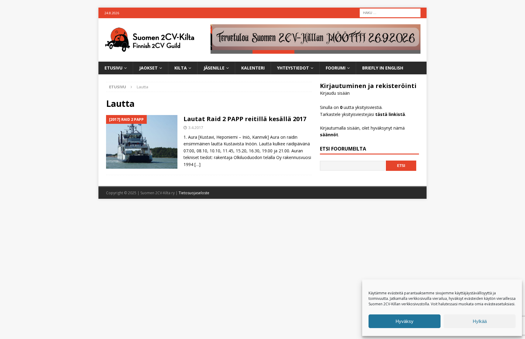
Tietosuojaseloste (194, 192)
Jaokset (148, 68)
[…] (197, 164)
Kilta (180, 68)
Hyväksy (404, 321)
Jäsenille (214, 68)
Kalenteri (253, 68)
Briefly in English (382, 68)
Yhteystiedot (293, 68)
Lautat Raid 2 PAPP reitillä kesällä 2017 (245, 119)
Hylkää (480, 321)
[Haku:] (390, 12)
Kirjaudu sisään (335, 93)
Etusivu (113, 68)
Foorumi (335, 68)
